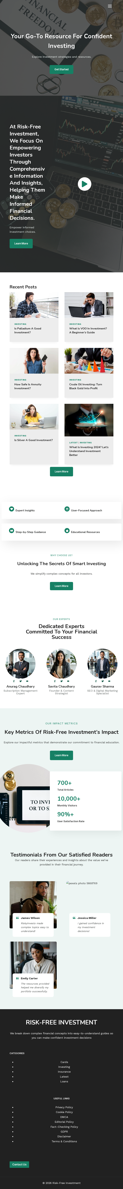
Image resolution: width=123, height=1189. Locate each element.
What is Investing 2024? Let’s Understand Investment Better (88, 451)
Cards (64, 1061)
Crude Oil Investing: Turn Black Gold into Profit (85, 386)
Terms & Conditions (64, 1141)
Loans (64, 1081)
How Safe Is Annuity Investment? (27, 386)
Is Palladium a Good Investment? (27, 330)
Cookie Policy (64, 1112)
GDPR (64, 1131)
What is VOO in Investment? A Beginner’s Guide (88, 330)
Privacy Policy (64, 1107)
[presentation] (34, 305)
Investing (20, 324)
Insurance (64, 1071)
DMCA (64, 1116)
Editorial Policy (64, 1121)
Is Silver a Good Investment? (33, 440)
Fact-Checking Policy (64, 1126)
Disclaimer (64, 1136)
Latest (73, 442)
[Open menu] (109, 6)
